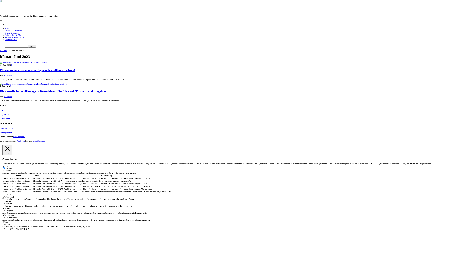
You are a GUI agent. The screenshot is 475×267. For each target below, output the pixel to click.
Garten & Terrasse (12, 33)
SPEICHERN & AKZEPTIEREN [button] (16, 229)
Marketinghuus (19, 137)
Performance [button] (7, 201)
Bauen (7, 28)
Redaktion (8, 75)
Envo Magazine (39, 141)
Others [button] (5, 222)
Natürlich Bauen (6, 128)
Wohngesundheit (6, 132)
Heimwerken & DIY (13, 35)
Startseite (3, 51)
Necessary (9, 168)
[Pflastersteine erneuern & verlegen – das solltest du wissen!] (24, 63)
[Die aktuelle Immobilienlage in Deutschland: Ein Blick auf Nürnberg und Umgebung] (34, 84)
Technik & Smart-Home (14, 37)
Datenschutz (5, 119)
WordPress (20, 141)
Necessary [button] (6, 166)
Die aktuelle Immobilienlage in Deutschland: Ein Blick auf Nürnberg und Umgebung (53, 91)
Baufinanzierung (11, 40)
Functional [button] (6, 194)
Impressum (4, 114)
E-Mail (2, 110)
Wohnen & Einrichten (13, 31)
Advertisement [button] (8, 215)
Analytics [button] (6, 208)
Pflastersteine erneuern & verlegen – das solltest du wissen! (37, 70)
